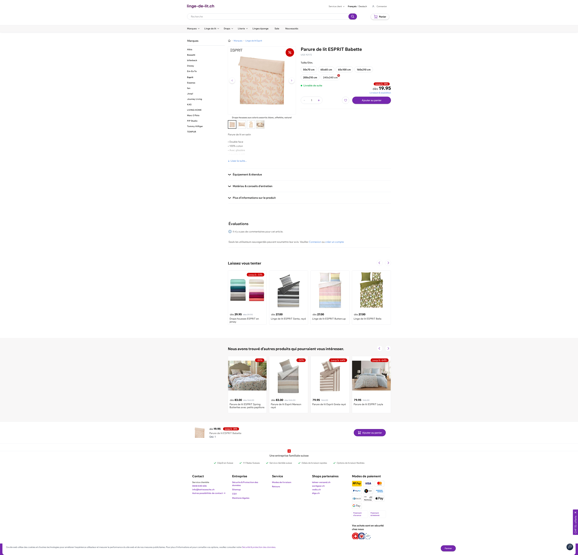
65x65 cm (326, 69)
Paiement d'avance (357, 514)
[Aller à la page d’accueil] (229, 40)
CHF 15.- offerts (575, 524)
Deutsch (363, 6)
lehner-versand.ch (321, 482)
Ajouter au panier (371, 100)
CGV (234, 493)
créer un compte (334, 241)
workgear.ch (318, 486)
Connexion (315, 241)
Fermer (448, 548)
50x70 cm (308, 69)
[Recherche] (352, 16)
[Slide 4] (260, 124)
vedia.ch (316, 489)
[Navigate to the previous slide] (380, 263)
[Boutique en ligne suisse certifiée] (355, 536)
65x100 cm (344, 69)
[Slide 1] (232, 124)
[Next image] (292, 80)
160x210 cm (364, 69)
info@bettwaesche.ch (203, 489)
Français (352, 6)
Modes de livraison (281, 482)
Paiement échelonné (375, 514)
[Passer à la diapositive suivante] (388, 263)
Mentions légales (240, 498)
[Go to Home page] (200, 6)
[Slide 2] (242, 124)
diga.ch (316, 493)
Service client (335, 6)
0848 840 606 (199, 486)
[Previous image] (232, 80)
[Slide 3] (251, 124)
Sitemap (236, 489)
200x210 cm (310, 77)
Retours (276, 486)
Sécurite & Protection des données (245, 484)
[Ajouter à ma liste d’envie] (345, 100)
